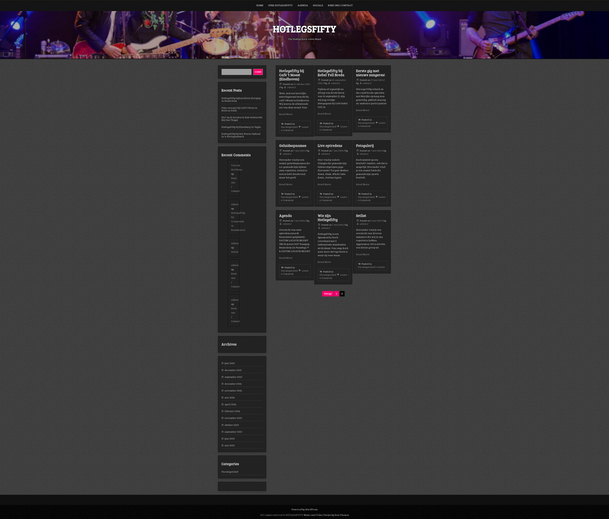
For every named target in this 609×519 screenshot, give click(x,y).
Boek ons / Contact (340, 5)
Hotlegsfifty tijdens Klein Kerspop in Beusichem (241, 99)
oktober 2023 (232, 424)
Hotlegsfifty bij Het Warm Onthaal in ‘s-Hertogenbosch (241, 135)
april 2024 (230, 404)
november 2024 (233, 390)
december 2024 (233, 383)
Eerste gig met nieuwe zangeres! (370, 72)
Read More (285, 114)
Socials (318, 5)
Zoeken (258, 71)
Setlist (361, 215)
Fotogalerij (365, 145)
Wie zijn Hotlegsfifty (328, 217)
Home (259, 5)
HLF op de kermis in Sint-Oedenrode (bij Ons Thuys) (241, 119)
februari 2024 (232, 411)
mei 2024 (230, 397)
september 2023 (233, 431)
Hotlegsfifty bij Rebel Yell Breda (331, 72)
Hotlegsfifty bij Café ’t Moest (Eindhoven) (291, 74)
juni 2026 (230, 363)
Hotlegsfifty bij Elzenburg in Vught (241, 126)
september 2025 (233, 376)
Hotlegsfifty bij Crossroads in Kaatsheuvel (238, 221)
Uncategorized (289, 126)
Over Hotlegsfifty (280, 5)
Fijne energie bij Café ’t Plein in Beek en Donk (239, 109)
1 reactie (380, 267)
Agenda (303, 5)
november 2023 (233, 418)
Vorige (328, 293)
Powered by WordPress (304, 509)
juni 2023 (230, 438)
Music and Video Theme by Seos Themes (326, 514)
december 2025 (233, 370)
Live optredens (330, 145)
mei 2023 (230, 445)
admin (290, 87)
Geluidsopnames (292, 145)
